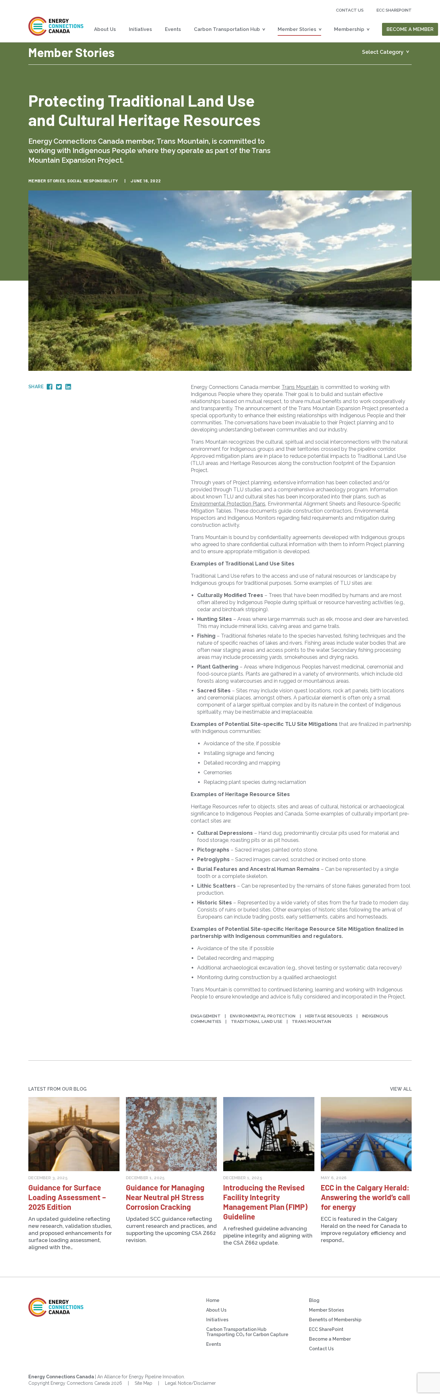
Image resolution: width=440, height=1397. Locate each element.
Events (173, 29)
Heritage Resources (328, 1016)
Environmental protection (262, 1016)
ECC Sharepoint (394, 10)
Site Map (143, 1383)
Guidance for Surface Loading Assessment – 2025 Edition (67, 1197)
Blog (314, 1300)
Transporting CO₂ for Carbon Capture (247, 1334)
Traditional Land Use (256, 1021)
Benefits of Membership (335, 1319)
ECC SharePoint (326, 1329)
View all (401, 1089)
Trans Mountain (300, 387)
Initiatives (140, 29)
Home (212, 1300)
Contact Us (350, 10)
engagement (206, 1016)
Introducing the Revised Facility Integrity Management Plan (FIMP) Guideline (265, 1202)
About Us (105, 29)
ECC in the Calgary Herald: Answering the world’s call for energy (365, 1197)
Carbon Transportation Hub (227, 29)
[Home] (56, 26)
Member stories (46, 180)
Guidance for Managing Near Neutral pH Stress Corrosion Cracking (165, 1197)
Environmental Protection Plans (228, 504)
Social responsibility (92, 180)
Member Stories (297, 29)
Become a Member (410, 29)
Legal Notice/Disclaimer (190, 1383)
